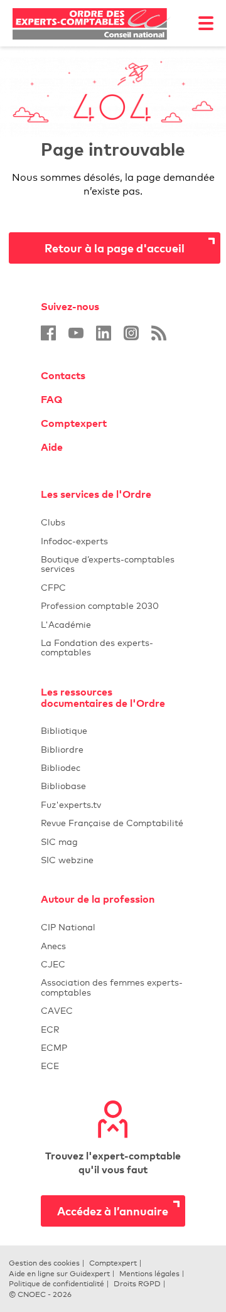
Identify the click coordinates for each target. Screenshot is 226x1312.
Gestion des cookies (44, 1263)
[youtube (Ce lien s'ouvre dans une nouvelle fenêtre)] (75, 333)
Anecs (113, 945)
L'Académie (113, 624)
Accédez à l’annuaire (112, 1210)
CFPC (113, 587)
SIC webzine (67, 859)
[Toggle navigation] (205, 23)
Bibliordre (113, 749)
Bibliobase (113, 785)
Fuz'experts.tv (113, 804)
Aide (52, 447)
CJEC (113, 964)
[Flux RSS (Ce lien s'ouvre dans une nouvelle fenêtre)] (158, 333)
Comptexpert (74, 423)
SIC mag (59, 841)
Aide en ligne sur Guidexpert (59, 1273)
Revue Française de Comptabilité (113, 822)
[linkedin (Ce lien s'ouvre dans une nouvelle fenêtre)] (103, 333)
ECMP (113, 1047)
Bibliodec (113, 767)
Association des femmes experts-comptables (112, 987)
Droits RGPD (137, 1283)
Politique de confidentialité (56, 1283)
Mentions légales (149, 1273)
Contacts (63, 375)
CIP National (113, 927)
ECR (50, 1029)
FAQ (51, 399)
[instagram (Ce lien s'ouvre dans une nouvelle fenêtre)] (131, 333)
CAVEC (57, 1010)
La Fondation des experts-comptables (113, 647)
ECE (113, 1065)
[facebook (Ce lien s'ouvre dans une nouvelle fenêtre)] (48, 333)
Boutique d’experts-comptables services (108, 564)
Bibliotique (113, 730)
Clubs (113, 522)
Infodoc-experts (113, 540)
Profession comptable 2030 (100, 605)
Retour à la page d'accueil (115, 247)
